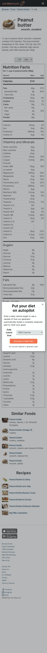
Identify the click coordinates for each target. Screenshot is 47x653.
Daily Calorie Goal (9, 332)
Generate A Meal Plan (23, 341)
